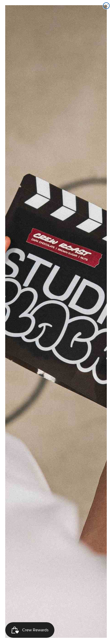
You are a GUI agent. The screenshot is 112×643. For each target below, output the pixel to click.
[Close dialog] (106, 6)
